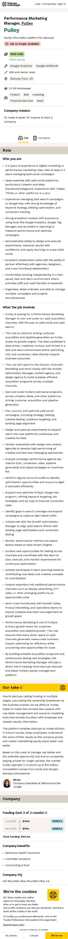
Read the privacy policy (13, 925)
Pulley (27, 23)
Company (44, 137)
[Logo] (11, 4)
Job (26, 137)
